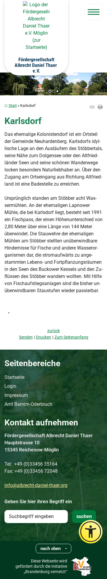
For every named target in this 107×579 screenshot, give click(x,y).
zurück (53, 330)
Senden (26, 337)
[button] (8, 87)
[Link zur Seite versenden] (91, 107)
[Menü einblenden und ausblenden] (94, 11)
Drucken (43, 337)
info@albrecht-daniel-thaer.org (35, 485)
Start (13, 105)
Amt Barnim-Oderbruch (28, 404)
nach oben (50, 548)
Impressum (16, 395)
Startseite (14, 377)
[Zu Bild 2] (57, 92)
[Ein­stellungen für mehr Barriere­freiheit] (91, 531)
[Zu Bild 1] (50, 92)
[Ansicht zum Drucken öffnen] (100, 107)
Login (10, 386)
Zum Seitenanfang (71, 337)
